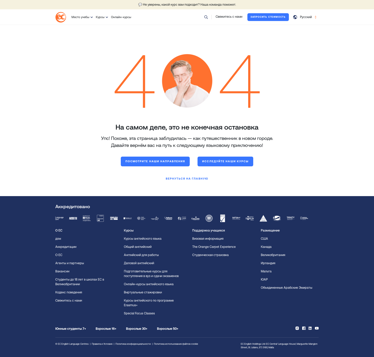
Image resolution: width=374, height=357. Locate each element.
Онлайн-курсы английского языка (149, 284)
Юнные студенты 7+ (70, 329)
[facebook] (303, 328)
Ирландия (268, 263)
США (264, 238)
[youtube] (317, 328)
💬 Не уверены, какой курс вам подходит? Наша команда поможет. (187, 4)
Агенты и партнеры (69, 263)
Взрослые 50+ (167, 329)
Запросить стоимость (268, 17)
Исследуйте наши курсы (225, 161)
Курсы (100, 17)
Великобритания (273, 255)
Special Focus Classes (139, 313)
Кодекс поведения (68, 292)
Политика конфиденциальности (133, 344)
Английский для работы (141, 255)
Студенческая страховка (210, 255)
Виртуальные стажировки (143, 292)
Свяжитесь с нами (68, 300)
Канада (266, 247)
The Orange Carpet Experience (214, 247)
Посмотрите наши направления (155, 161)
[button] (206, 17)
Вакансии (62, 271)
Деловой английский (139, 263)
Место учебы (80, 17)
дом (58, 238)
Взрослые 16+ (106, 329)
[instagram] (297, 328)
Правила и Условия (102, 344)
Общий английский (138, 247)
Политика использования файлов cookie (176, 344)
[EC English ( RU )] (60, 17)
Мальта (266, 271)
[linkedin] (310, 328)
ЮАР (264, 279)
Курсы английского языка (142, 238)
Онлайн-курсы (121, 17)
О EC (58, 255)
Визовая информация (208, 238)
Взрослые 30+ (136, 329)
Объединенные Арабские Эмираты (286, 287)
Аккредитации (65, 247)
